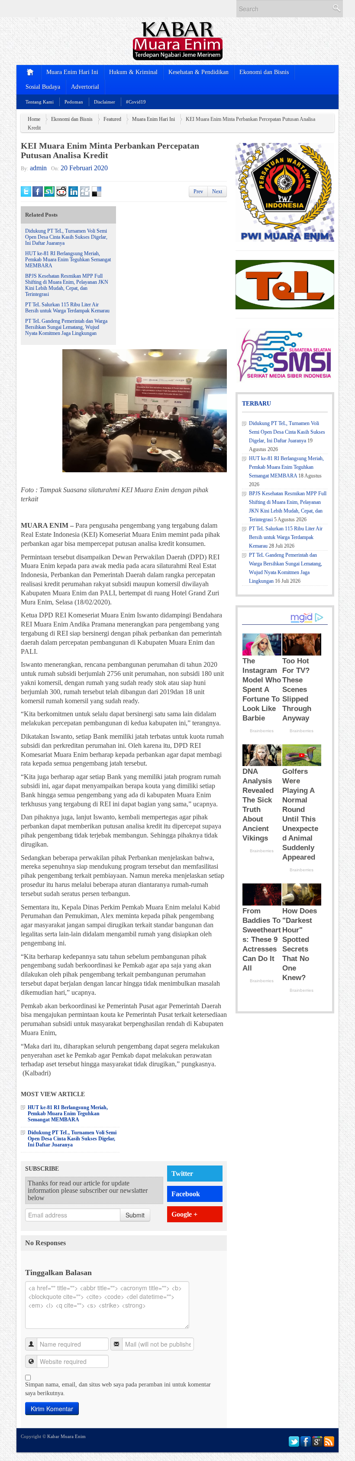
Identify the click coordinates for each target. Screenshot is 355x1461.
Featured (112, 119)
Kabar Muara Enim (66, 1436)
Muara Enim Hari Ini (72, 72)
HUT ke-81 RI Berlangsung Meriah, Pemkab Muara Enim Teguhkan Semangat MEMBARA (68, 259)
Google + (184, 1214)
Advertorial (85, 87)
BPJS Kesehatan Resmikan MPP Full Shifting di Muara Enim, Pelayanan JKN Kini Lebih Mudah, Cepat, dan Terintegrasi (66, 285)
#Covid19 (136, 101)
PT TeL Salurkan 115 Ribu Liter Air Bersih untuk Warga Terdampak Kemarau (67, 308)
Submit (135, 1215)
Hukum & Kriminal (133, 72)
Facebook (185, 1194)
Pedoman (74, 101)
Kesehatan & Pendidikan (198, 72)
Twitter (182, 1173)
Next (217, 191)
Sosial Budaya (43, 87)
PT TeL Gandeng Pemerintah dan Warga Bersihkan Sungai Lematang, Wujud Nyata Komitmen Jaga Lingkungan (66, 327)
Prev (198, 191)
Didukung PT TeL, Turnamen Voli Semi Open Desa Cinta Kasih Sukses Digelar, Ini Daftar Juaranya (66, 237)
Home (34, 119)
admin (38, 168)
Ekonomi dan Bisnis (264, 72)
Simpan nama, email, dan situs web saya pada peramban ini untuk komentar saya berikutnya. (118, 1388)
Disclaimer (104, 101)
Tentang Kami (40, 101)
